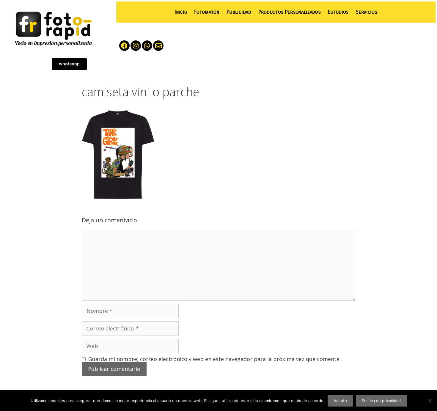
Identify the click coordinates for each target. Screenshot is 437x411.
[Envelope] (158, 45)
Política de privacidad (381, 400)
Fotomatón (206, 12)
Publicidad (239, 12)
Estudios (338, 12)
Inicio (181, 12)
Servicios (366, 12)
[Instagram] (136, 45)
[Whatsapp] (147, 45)
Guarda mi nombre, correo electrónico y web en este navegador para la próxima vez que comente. (214, 359)
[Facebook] (124, 45)
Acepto (340, 400)
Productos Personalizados (289, 12)
